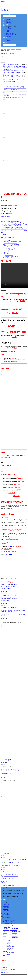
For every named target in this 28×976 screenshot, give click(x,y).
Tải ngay (3, 593)
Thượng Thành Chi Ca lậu (16, 226)
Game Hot (8, 19)
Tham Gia (16, 496)
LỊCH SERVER (7, 253)
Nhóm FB (14, 26)
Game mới (8, 21)
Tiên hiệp (8, 28)
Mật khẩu (3, 967)
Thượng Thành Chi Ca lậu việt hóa (9, 227)
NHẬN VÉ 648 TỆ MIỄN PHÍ (10, 243)
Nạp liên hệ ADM (9, 257)
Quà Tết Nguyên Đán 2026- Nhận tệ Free (13, 86)
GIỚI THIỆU (7, 251)
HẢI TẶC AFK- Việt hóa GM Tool (8, 760)
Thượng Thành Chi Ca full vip (15, 224)
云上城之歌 (15, 230)
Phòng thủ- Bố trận (11, 34)
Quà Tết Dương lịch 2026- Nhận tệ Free (13, 97)
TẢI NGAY (15, 358)
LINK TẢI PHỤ (7, 247)
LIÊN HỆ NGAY (17, 546)
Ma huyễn (18, 49)
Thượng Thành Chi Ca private (14, 229)
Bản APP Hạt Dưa (11, 248)
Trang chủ (7, 15)
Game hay (5, 909)
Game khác (6, 904)
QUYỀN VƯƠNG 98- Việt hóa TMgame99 (11, 865)
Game (8, 49)
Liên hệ (5, 42)
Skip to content (4, 1)
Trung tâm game (7, 18)
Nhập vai (8, 27)
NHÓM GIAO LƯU (9, 255)
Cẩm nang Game (10, 39)
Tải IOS (2, 221)
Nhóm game (18, 221)
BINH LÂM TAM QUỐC (6, 773)
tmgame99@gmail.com (10, 56)
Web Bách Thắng (21, 974)
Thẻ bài (8, 30)
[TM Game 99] (4, 9)
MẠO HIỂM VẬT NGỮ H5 (6, 589)
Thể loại (5, 25)
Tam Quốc (8, 31)
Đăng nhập (3, 970)
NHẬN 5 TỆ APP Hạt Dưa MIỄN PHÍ (12, 244)
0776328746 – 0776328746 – (8, 53)
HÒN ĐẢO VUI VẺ (5, 601)
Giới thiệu (6, 16)
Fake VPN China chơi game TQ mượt (12, 241)
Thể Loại (13, 49)
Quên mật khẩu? (5, 972)
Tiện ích (5, 37)
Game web (6, 910)
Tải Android (7, 221)
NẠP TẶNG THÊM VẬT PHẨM (11, 256)
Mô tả (4, 234)
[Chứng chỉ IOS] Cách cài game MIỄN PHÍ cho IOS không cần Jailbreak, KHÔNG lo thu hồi (14, 88)
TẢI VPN (22, 301)
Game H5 (8, 36)
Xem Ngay (15, 337)
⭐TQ (12, 249)
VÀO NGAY (19, 478)
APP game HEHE (5, 853)
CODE (5, 252)
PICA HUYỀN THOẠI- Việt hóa (8, 878)
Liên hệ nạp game (5, 216)
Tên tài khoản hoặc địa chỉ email (9, 963)
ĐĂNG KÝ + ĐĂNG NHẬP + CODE (12, 245)
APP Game (8, 22)
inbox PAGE (8, 554)
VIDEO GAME (7, 240)
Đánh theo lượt (10, 33)
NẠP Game (6, 24)
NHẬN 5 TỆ (11, 326)
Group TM (12, 221)
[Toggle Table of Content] (13, 237)
